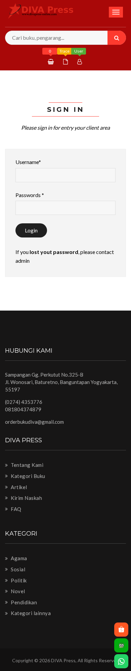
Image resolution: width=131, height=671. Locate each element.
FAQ (15, 509)
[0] (51, 61)
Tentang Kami (26, 465)
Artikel (18, 487)
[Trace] (66, 61)
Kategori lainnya (30, 613)
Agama (18, 558)
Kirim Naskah (26, 498)
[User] (80, 61)
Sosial (17, 569)
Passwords (29, 195)
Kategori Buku (27, 476)
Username (28, 162)
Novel (17, 591)
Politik (18, 580)
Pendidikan (23, 602)
